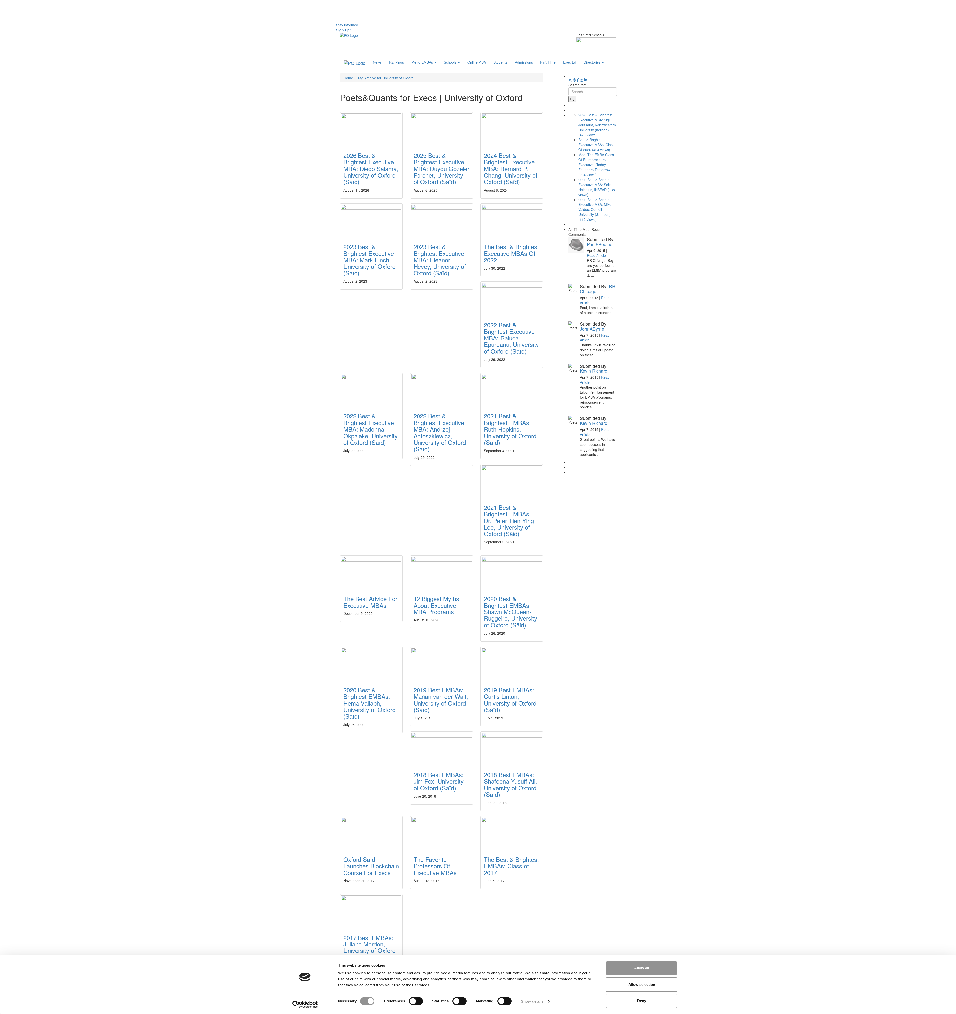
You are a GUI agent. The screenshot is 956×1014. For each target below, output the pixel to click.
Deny (641, 1001)
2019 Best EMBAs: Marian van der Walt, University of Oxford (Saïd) (441, 699)
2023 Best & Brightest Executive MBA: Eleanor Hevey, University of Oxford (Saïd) (440, 259)
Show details (532, 1001)
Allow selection (641, 984)
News (377, 62)
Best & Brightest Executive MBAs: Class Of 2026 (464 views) (596, 144)
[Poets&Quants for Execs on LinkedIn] (585, 79)
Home (348, 77)
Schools (450, 62)
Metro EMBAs (422, 62)
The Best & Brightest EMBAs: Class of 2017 (511, 866)
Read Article (596, 255)
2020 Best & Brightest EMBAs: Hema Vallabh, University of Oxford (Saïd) (369, 703)
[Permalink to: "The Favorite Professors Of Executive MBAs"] (441, 833)
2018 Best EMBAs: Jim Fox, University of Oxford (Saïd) (439, 781)
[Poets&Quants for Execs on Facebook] (578, 79)
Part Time (548, 62)
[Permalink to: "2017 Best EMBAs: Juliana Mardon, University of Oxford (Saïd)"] (371, 911)
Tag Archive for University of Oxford (386, 77)
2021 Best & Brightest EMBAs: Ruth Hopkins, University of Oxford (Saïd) (510, 429)
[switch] (416, 1001)
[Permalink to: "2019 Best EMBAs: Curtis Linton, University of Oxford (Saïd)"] (512, 663)
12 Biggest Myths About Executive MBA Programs (436, 605)
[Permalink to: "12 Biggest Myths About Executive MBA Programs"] (441, 572)
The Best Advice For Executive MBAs (370, 601)
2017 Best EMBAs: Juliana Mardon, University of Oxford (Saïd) (369, 947)
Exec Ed (569, 62)
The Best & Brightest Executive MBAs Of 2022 (511, 253)
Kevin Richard (593, 370)
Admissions (524, 62)
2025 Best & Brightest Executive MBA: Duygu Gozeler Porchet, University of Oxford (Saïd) (441, 168)
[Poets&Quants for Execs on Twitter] (570, 79)
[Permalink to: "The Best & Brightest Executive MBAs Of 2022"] (512, 220)
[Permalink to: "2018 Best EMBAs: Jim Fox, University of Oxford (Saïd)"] (441, 748)
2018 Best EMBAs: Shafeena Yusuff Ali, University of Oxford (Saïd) (510, 784)
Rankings (396, 62)
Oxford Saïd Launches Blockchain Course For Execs (371, 866)
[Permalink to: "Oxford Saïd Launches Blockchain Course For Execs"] (371, 833)
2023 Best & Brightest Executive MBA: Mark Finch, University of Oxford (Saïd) (369, 259)
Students (500, 62)
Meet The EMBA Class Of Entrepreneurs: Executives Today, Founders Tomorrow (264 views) (596, 164)
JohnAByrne (592, 328)
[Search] (572, 99)
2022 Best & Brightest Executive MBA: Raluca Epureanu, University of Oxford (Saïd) (511, 337)
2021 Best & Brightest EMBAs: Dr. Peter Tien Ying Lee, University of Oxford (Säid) (509, 520)
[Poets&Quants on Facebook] (581, 79)
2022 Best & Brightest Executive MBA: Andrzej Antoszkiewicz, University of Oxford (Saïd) (440, 432)
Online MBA (476, 62)
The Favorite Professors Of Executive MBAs (435, 866)
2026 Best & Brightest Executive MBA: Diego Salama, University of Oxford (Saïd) (370, 168)
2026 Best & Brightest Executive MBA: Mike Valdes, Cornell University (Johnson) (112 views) (595, 209)
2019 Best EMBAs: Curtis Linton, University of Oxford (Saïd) (510, 699)
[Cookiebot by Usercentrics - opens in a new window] (305, 1004)
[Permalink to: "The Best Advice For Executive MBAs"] (371, 572)
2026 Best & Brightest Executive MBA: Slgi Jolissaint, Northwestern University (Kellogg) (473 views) (597, 124)
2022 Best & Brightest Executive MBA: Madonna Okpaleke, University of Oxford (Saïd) (370, 429)
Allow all (641, 968)
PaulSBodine (599, 244)
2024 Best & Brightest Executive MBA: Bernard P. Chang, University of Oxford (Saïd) (510, 168)
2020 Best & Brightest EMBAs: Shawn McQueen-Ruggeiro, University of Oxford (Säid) (510, 611)
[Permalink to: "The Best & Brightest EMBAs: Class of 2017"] (512, 833)
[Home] (349, 34)
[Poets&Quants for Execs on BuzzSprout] (574, 79)
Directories (592, 62)
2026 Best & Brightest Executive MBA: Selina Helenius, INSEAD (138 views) (596, 187)
